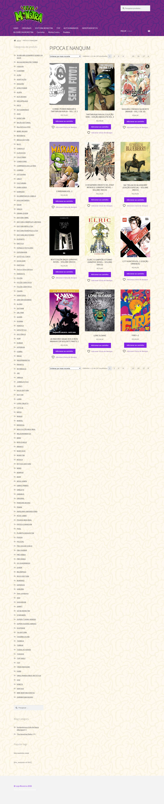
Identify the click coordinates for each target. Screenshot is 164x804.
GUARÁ (19, 317)
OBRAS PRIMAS (22, 485)
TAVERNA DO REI (23, 637)
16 (138, 56)
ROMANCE (20, 580)
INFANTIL (20, 364)
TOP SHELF (21, 658)
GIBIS (15, 28)
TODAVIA (20, 654)
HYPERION (21, 347)
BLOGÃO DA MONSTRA (23, 32)
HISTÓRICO (21, 334)
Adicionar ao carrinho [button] (64, 121)
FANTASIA (20, 265)
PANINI (19, 507)
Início (19, 40)
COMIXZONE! (22, 161)
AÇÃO (19, 75)
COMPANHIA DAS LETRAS (26, 166)
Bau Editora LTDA (23, 127)
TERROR (20, 645)
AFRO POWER (22, 88)
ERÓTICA (20, 243)
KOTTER (20, 395)
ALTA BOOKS (22, 97)
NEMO (19, 468)
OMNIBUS (20, 494)
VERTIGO (20, 688)
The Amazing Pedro (24, 734)
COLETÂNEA (21, 157)
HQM (18, 338)
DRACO (19, 209)
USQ (18, 680)
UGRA (19, 671)
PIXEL (19, 529)
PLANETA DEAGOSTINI (25, 533)
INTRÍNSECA (21, 369)
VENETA (20, 684)
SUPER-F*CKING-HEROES (26, 619)
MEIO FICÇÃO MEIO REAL (26, 429)
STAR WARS (21, 615)
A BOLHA (20, 66)
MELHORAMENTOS (24, 434)
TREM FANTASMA (23, 667)
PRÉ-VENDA (21, 554)
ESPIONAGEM (22, 252)
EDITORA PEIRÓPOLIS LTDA (27, 230)
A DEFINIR (20, 71)
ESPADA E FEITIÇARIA (25, 248)
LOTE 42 (20, 408)
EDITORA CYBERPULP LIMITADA (29, 222)
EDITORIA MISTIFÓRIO (25, 235)
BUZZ (19, 144)
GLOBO (19, 304)
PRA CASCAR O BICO (24, 546)
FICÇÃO (20, 278)
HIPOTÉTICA (22, 330)
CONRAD (20, 170)
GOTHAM (20, 308)
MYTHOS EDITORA (24, 464)
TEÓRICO (20, 641)
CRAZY (19, 179)
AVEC (19, 114)
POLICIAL (20, 541)
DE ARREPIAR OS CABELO (26, 196)
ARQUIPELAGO (22, 101)
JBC (18, 373)
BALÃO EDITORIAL (24, 122)
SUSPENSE (21, 628)
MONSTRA (21, 455)
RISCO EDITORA (23, 576)
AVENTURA (21, 118)
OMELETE (20, 490)
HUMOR (20, 343)
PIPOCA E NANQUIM (24, 524)
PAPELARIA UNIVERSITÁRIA (27, 511)
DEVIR (19, 205)
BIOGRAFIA (21, 135)
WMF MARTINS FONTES (26, 693)
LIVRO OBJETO (22, 403)
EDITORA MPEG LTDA (25, 226)
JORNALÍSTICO (23, 382)
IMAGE (19, 356)
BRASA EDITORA (23, 140)
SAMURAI (20, 589)
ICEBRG (19, 351)
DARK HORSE (22, 187)
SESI (18, 598)
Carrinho (41, 32)
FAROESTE (21, 274)
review (27, 753)
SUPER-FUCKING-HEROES (26, 624)
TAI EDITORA (22, 632)
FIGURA (20, 291)
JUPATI (19, 386)
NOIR (19, 477)
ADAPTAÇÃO (21, 79)
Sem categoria (22, 593)
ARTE (19, 105)
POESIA (20, 537)
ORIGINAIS (26, 28)
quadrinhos (20, 753)
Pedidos (66, 32)
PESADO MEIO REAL (24, 520)
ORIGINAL (20, 498)
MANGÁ (19, 416)
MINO (19, 438)
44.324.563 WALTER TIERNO (27, 62)
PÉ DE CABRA (22, 516)
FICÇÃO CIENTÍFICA (24, 282)
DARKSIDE (21, 192)
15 (133, 56)
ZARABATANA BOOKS (25, 697)
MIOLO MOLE (22, 442)
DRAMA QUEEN (22, 213)
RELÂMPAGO (21, 572)
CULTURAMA (21, 183)
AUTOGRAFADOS (71, 28)
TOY (58, 28)
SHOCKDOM (21, 602)
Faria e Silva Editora (25, 269)
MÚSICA (20, 459)
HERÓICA (20, 325)
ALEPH (19, 92)
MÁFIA (19, 412)
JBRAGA (20, 377)
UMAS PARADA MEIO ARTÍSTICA (29, 675)
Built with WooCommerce (25, 789)
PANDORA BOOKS (23, 503)
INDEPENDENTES (90, 28)
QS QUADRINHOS (23, 563)
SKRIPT (20, 606)
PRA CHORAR (22, 550)
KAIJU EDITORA (23, 390)
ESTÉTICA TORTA (23, 256)
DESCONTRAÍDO (23, 200)
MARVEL (20, 420)
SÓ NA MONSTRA (23, 611)
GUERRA (20, 321)
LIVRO (19, 399)
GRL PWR (20, 312)
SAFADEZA (21, 585)
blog (15, 753)
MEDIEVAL (20, 425)
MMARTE (20, 446)
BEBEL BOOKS (22, 131)
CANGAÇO (21, 148)
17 (144, 56)
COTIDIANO (21, 174)
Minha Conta (53, 32)
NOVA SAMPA (22, 481)
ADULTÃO (20, 84)
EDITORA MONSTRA (44, 28)
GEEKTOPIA (21, 295)
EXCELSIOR (21, 261)
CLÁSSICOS (21, 153)
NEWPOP (20, 472)
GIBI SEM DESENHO (24, 300)
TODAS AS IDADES (24, 649)
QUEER (19, 567)
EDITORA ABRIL (23, 217)
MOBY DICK (21, 451)
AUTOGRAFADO (23, 110)
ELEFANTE (20, 239)
